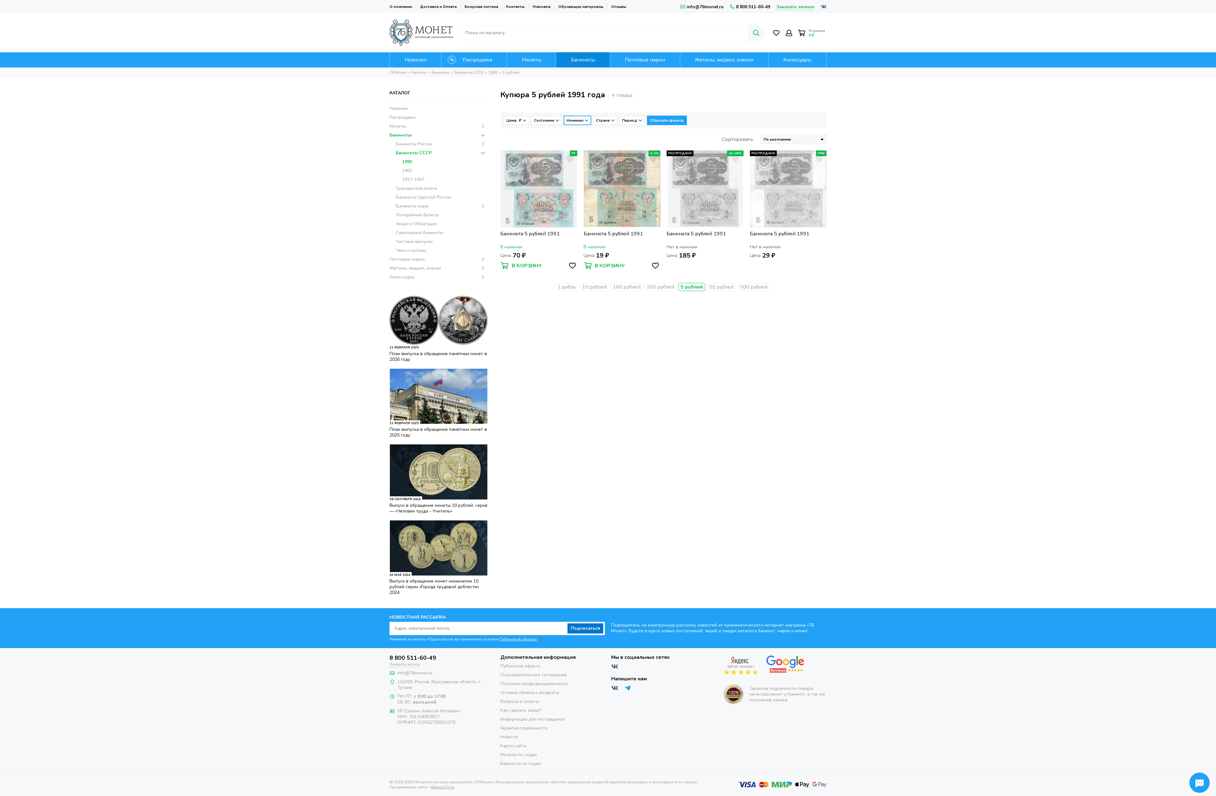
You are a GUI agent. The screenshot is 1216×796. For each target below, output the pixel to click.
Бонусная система (481, 6)
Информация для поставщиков (532, 719)
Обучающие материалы (580, 6)
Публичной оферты (518, 639)
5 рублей (692, 286)
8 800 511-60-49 (753, 7)
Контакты (515, 6)
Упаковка (541, 6)
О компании (401, 6)
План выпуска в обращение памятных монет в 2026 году (438, 356)
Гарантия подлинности (524, 728)
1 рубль (567, 286)
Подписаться (585, 628)
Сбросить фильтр (667, 120)
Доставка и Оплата (438, 6)
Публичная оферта (520, 666)
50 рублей (721, 286)
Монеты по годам (518, 755)
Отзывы (618, 6)
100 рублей (627, 286)
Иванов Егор (442, 787)
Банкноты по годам (520, 764)
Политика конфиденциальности (533, 684)
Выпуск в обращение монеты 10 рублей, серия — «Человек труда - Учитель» (438, 508)
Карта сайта (513, 746)
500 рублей (754, 286)
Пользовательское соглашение (533, 675)
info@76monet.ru (705, 7)
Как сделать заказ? (520, 710)
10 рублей (594, 286)
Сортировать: (738, 139)
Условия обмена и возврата (529, 693)
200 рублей (660, 286)
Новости (509, 737)
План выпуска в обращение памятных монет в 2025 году (438, 432)
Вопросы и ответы (519, 701)
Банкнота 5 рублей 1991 (530, 234)
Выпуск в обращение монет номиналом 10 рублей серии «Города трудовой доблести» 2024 (434, 586)
